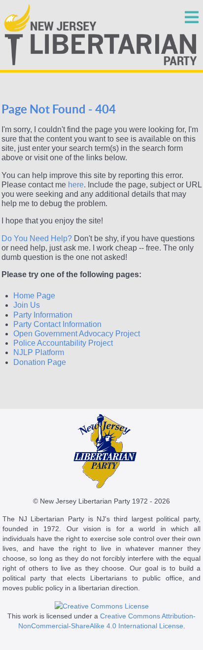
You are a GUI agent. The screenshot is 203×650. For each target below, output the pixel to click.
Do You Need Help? (36, 238)
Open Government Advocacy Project (76, 333)
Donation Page (39, 362)
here (76, 185)
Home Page (34, 295)
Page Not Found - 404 (58, 109)
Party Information (42, 315)
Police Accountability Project (63, 343)
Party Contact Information (57, 324)
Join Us (26, 305)
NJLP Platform (38, 352)
